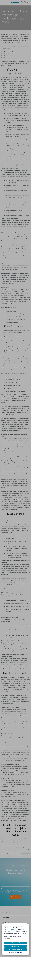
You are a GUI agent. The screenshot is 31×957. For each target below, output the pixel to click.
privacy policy (10, 929)
